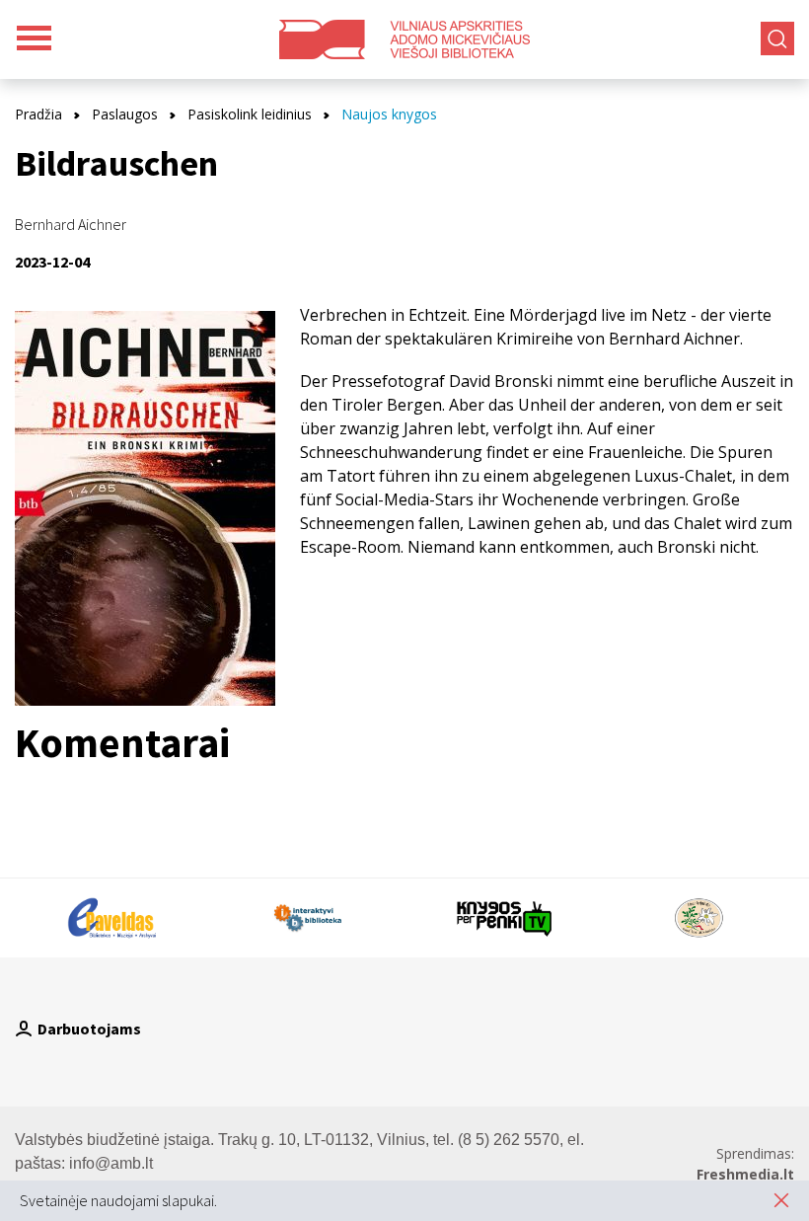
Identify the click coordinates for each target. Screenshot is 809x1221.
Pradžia (38, 114)
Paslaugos (125, 114)
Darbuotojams (89, 1028)
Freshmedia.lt (745, 1174)
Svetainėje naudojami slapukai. (118, 1200)
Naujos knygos (389, 114)
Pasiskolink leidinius (249, 114)
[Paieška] (777, 38)
